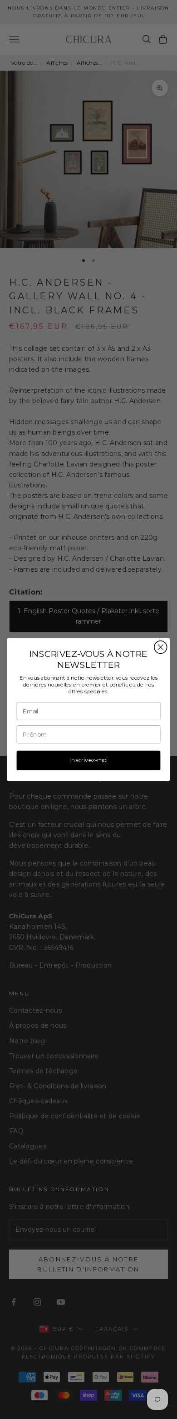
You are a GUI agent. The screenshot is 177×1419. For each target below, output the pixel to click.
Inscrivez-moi (88, 760)
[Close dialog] (160, 647)
